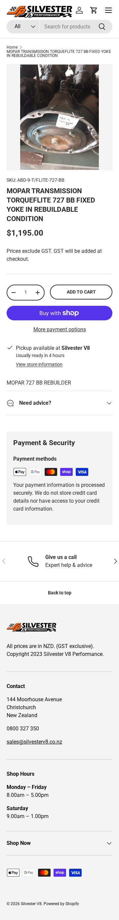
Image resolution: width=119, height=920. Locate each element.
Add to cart (81, 292)
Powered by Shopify (61, 903)
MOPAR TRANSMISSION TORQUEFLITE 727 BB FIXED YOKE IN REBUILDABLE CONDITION (59, 54)
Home (12, 47)
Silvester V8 (31, 903)
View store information (39, 364)
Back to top (59, 592)
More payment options (59, 329)
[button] (94, 10)
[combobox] (59, 26)
